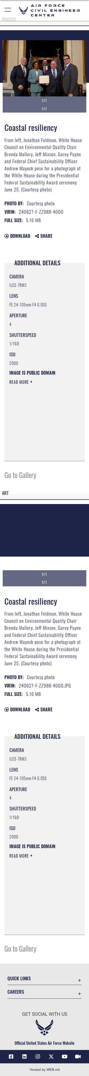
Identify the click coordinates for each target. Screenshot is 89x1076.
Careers (15, 991)
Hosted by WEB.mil (45, 1070)
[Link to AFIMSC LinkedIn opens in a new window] (24, 1056)
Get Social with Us (44, 1014)
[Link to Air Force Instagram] (38, 1056)
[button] (8, 10)
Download (19, 236)
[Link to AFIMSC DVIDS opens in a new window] (78, 1056)
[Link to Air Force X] (51, 1056)
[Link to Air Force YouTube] (64, 1056)
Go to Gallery (20, 474)
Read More (19, 382)
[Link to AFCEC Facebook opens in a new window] (11, 1056)
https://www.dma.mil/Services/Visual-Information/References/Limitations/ (39, 452)
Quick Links (19, 978)
